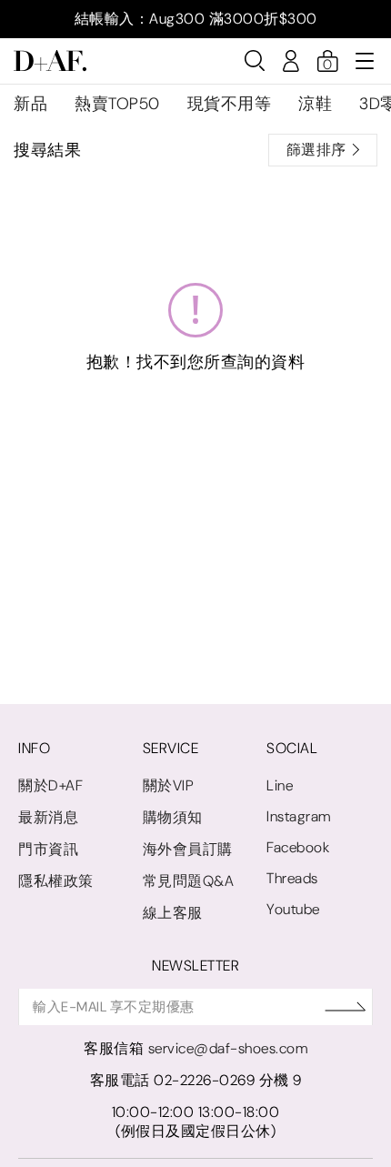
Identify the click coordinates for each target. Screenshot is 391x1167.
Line (279, 785)
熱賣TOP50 (117, 104)
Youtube (293, 909)
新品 (30, 104)
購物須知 (173, 817)
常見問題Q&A (189, 880)
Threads (292, 878)
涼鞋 (315, 104)
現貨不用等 (229, 104)
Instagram (298, 816)
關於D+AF (50, 785)
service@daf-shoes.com (228, 1048)
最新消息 (48, 817)
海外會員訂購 (188, 849)
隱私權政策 (56, 880)
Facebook (297, 847)
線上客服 (173, 912)
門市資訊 (48, 849)
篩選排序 (316, 149)
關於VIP (169, 785)
